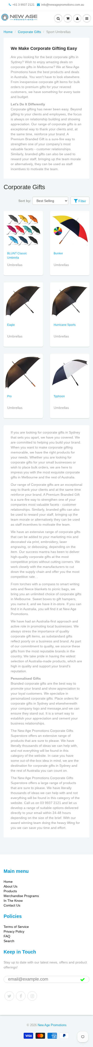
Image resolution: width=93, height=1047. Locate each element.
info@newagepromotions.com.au (62, 4)
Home (8, 32)
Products (10, 891)
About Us (10, 886)
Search (9, 941)
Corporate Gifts (29, 32)
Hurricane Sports (65, 325)
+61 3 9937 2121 (23, 4)
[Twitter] (9, 996)
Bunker (58, 253)
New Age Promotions (52, 1025)
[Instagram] (32, 996)
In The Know (13, 900)
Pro (9, 396)
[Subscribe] (82, 979)
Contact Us (12, 905)
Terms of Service (16, 927)
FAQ (7, 936)
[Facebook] (21, 996)
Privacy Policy (14, 931)
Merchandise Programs (21, 896)
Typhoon (59, 396)
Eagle (11, 325)
